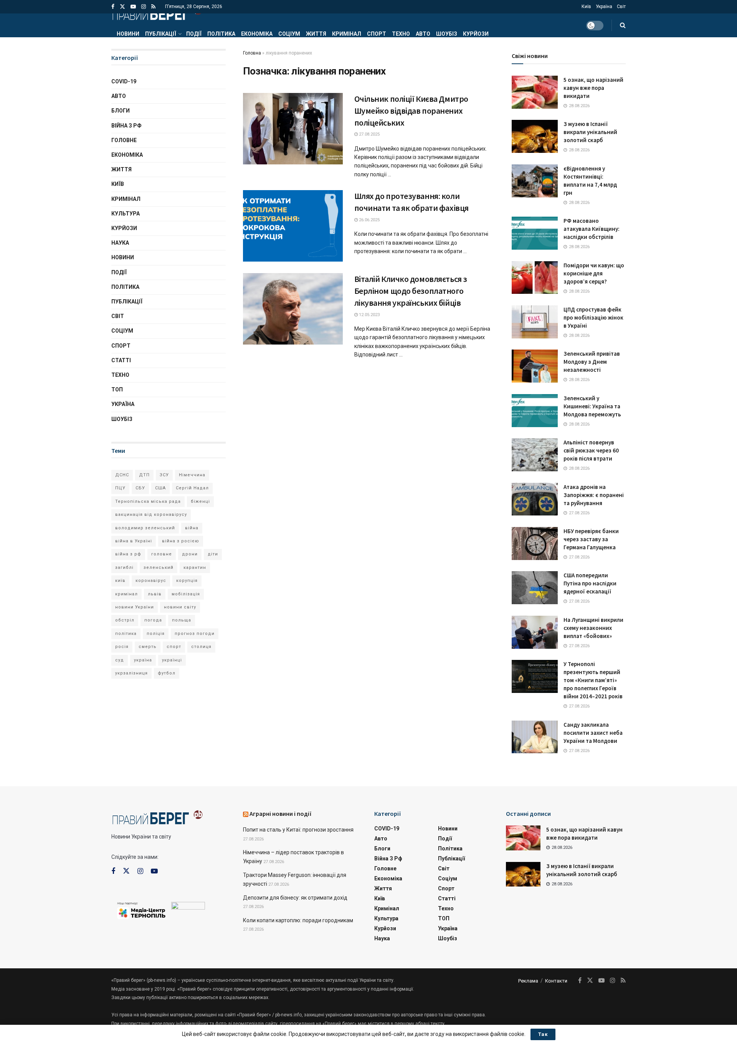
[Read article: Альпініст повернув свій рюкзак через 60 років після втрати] (535, 454)
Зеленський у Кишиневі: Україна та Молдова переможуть (592, 406)
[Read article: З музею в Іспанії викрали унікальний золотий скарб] (535, 136)
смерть (148, 646)
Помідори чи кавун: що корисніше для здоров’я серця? (593, 273)
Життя (316, 34)
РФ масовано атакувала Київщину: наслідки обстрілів (591, 228)
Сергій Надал (192, 488)
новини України (134, 607)
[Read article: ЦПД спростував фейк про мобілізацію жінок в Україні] (535, 321)
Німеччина (192, 474)
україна (143, 660)
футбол (166, 673)
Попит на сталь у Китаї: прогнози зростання (298, 830)
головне (161, 554)
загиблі (124, 567)
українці (172, 660)
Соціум (289, 34)
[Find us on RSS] (153, 6)
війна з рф (128, 554)
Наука (120, 243)
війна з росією (180, 541)
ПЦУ (120, 488)
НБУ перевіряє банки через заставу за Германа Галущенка (591, 539)
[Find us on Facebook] (112, 6)
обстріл (124, 620)
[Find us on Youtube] (133, 6)
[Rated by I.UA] (188, 907)
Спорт (376, 34)
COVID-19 (123, 81)
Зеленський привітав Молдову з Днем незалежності (591, 361)
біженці (200, 501)
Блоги (120, 111)
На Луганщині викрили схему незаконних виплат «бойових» (593, 628)
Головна (252, 53)
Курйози (476, 34)
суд (119, 660)
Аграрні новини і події (281, 813)
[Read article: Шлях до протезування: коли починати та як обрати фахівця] (293, 226)
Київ (586, 6)
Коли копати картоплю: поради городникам (298, 920)
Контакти (556, 981)
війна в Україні (133, 541)
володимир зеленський (145, 527)
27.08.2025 (369, 134)
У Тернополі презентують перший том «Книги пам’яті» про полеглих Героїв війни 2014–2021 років (593, 680)
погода (153, 620)
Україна (604, 6)
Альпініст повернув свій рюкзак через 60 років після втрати (591, 450)
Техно (401, 34)
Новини (128, 34)
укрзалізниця (131, 673)
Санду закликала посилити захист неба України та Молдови (593, 732)
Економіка (257, 34)
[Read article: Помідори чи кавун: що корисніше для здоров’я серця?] (535, 277)
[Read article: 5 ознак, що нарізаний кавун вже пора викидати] (535, 92)
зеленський (159, 567)
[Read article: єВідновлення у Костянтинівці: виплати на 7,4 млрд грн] (535, 180)
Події (194, 34)
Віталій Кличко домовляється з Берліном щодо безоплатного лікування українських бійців (410, 290)
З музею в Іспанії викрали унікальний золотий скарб (590, 132)
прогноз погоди (195, 633)
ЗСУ (164, 474)
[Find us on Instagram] (143, 6)
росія (122, 646)
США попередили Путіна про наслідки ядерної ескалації (589, 583)
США (160, 488)
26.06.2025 (369, 219)
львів (155, 594)
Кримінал (346, 34)
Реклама (528, 981)
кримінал (126, 594)
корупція (187, 580)
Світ (621, 6)
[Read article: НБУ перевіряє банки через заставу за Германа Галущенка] (535, 543)
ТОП (117, 389)
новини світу (180, 607)
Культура (125, 213)
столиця (201, 646)
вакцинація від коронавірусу (151, 514)
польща (181, 620)
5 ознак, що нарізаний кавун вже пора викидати (593, 87)
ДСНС (122, 474)
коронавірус (151, 580)
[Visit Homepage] (157, 13)
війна (191, 527)
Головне (124, 140)
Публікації (160, 34)
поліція (156, 633)
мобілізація (186, 594)
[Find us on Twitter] (122, 6)
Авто (423, 34)
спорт (174, 646)
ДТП (144, 474)
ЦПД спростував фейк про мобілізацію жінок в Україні (593, 317)
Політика (221, 34)
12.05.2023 (369, 314)
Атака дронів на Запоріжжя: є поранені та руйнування (593, 495)
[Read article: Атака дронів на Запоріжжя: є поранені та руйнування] (535, 499)
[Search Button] (623, 25)
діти (213, 554)
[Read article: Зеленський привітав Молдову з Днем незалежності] (535, 366)
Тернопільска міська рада (148, 501)
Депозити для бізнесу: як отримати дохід (295, 898)
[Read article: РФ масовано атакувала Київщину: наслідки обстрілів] (535, 233)
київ (120, 580)
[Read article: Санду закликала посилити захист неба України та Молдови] (535, 737)
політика (126, 633)
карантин (194, 567)
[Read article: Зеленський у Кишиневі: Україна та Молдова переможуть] (535, 410)
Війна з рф (126, 126)
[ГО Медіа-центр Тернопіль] (141, 910)
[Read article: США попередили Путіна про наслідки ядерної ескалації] (535, 587)
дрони (190, 554)
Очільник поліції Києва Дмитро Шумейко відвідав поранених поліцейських (411, 110)
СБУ (140, 488)
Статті (121, 360)
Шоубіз (446, 34)
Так (543, 1034)
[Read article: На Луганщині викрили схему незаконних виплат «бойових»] (535, 632)
